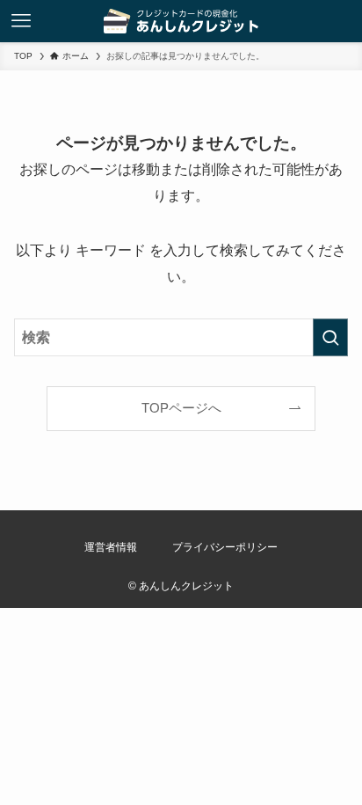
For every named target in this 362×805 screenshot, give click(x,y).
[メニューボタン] (21, 21)
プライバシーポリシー (225, 547)
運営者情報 (110, 547)
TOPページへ (181, 408)
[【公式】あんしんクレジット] (181, 21)
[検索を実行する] (330, 337)
